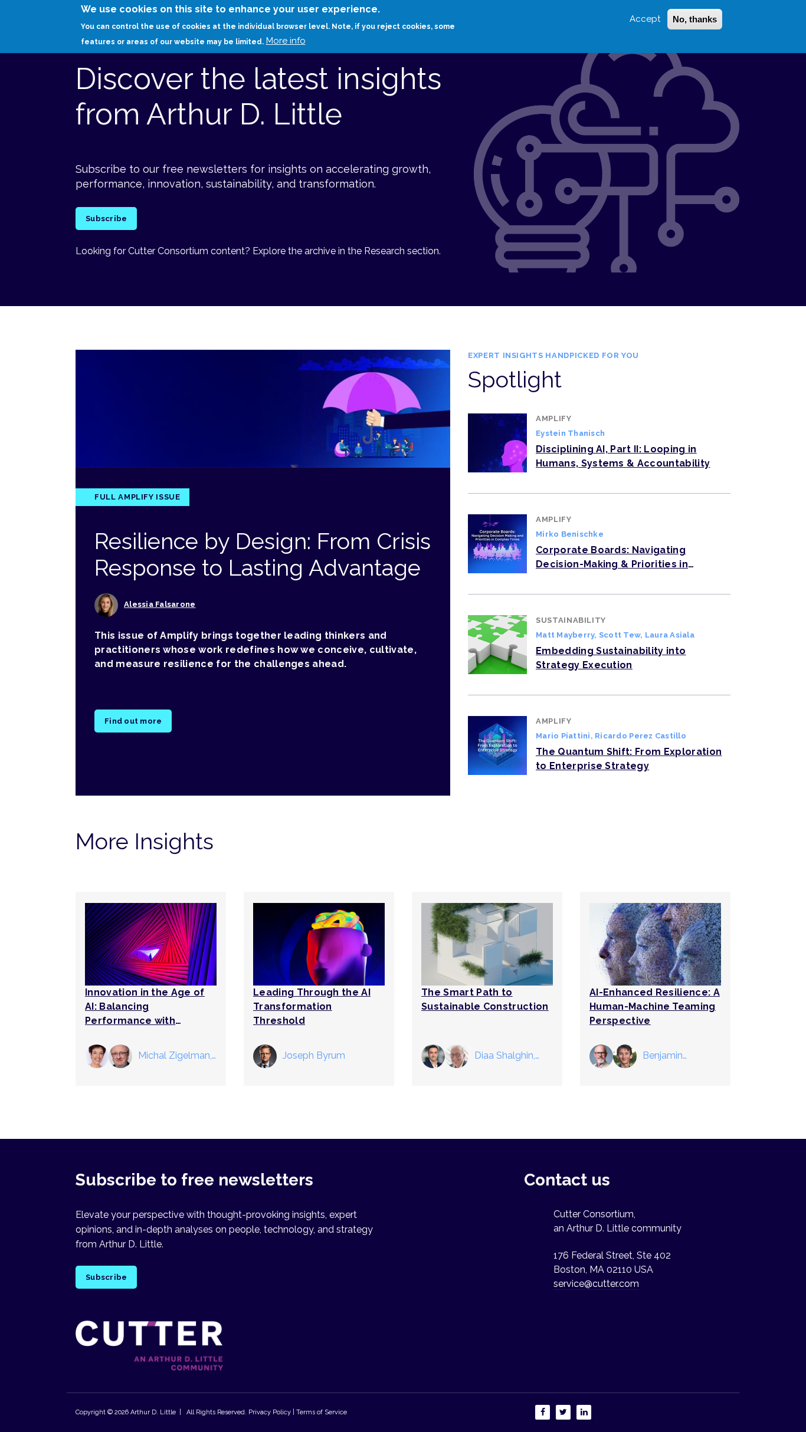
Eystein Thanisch (570, 433)
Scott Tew (619, 634)
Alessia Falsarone (159, 604)
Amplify (554, 418)
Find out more (133, 721)
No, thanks (695, 19)
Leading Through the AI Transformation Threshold (312, 1006)
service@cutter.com (596, 1283)
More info (286, 40)
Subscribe (106, 218)
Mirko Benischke (570, 534)
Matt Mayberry (565, 634)
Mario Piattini (563, 735)
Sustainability (571, 620)
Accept (645, 19)
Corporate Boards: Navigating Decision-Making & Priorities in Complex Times (612, 564)
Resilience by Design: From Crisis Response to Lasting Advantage (262, 555)
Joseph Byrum (314, 1055)
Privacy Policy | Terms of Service (297, 1412)
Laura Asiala (669, 634)
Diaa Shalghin (503, 1055)
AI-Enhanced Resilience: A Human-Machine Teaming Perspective (654, 1006)
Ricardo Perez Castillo (640, 735)
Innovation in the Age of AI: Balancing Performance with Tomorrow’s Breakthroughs (145, 1021)
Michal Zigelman (174, 1055)
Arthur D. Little (152, 1412)
